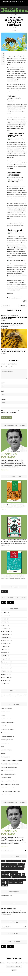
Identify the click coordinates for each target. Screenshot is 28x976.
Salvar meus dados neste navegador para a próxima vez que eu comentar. (12, 411)
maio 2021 (3, 619)
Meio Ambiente (14, 27)
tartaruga (11, 882)
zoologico (20, 882)
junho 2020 (4, 649)
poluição (12, 879)
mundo (19, 874)
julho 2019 (3, 683)
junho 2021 (4, 615)
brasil (3, 866)
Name (3, 383)
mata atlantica (13, 874)
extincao (3, 869)
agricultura (18, 297)
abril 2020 (3, 655)
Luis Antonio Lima (8, 708)
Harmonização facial (5, 756)
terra (16, 882)
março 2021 (4, 625)
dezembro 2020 (5, 631)
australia (8, 863)
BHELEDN (7, 743)
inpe (16, 871)
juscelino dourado (5, 874)
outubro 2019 (4, 674)
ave (12, 863)
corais (15, 866)
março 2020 (4, 658)
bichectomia (11, 770)
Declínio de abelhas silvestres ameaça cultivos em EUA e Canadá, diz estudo (13, 350)
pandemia (14, 877)
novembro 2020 (5, 634)
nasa (23, 874)
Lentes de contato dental (6, 750)
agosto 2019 (4, 680)
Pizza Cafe (3, 732)
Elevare (2, 746)
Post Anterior (5, 305)
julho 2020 (4, 646)
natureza (3, 877)
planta (3, 879)
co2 (11, 866)
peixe (24, 877)
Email (2, 391)
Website (3, 399)
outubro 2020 (4, 637)
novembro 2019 (5, 671)
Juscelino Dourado (18, 760)
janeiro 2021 (4, 628)
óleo (6, 885)
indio (13, 871)
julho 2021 (3, 612)
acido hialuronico (11, 774)
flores (8, 869)
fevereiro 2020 (5, 662)
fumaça (22, 869)
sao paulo (24, 879)
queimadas (18, 879)
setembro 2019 (5, 677)
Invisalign (3, 753)
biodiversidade (21, 863)
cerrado (7, 866)
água (3, 885)
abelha (12, 297)
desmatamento (21, 866)
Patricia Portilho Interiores (6, 712)
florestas (17, 869)
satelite (3, 882)
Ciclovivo (3, 715)
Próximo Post (22, 305)
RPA (10, 794)
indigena (8, 871)
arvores (3, 863)
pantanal (19, 877)
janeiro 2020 (4, 665)
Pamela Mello (8, 777)
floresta (12, 869)
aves (16, 863)
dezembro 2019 (5, 668)
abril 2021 (3, 622)
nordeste (8, 877)
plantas (7, 879)
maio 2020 (4, 652)
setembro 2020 (5, 640)
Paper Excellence (10, 725)
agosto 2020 (4, 643)
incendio (3, 871)
